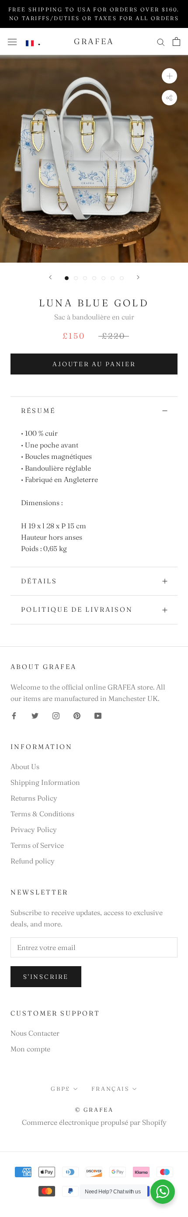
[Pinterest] (76, 715)
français (110, 1088)
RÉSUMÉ (38, 410)
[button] (33, 43)
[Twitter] (34, 715)
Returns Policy (33, 798)
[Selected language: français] (33, 43)
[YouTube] (97, 715)
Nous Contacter (34, 1033)
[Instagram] (55, 715)
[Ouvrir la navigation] (12, 41)
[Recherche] (161, 41)
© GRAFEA (94, 1109)
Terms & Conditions (42, 813)
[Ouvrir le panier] (176, 41)
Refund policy (32, 860)
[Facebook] (13, 715)
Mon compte (30, 1048)
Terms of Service (37, 845)
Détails (39, 581)
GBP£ (60, 1088)
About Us (24, 766)
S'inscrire (46, 977)
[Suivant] (138, 277)
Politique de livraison (77, 609)
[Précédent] (50, 277)
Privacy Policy (33, 829)
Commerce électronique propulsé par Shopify (94, 1122)
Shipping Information (45, 782)
